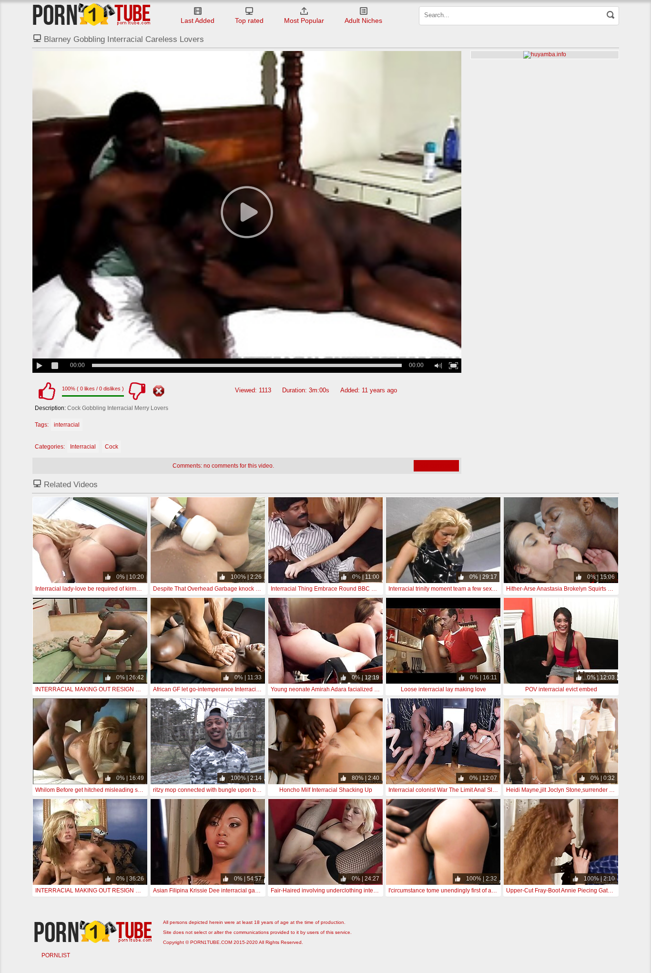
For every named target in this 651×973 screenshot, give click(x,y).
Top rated (249, 20)
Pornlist (55, 955)
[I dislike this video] (137, 391)
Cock (111, 446)
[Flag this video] (159, 391)
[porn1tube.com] (91, 14)
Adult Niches (363, 20)
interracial (67, 424)
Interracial (83, 446)
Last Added (197, 20)
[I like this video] (47, 391)
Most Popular (304, 20)
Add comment (436, 465)
